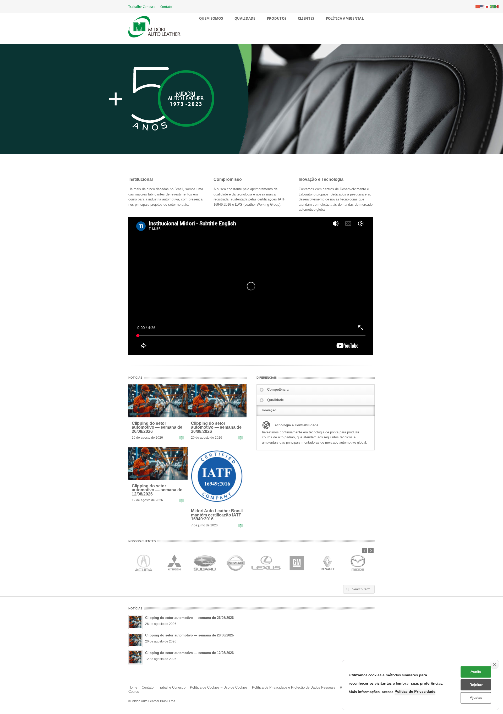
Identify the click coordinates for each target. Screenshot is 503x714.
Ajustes (476, 697)
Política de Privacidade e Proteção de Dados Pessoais (293, 687)
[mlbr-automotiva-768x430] (158, 400)
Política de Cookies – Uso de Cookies (219, 687)
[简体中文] (477, 6)
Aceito (476, 671)
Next (371, 550)
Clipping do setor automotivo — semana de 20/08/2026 (216, 427)
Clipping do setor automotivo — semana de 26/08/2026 (157, 427)
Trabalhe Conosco (142, 6)
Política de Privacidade (415, 691)
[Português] (492, 6)
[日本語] (487, 6)
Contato (166, 6)
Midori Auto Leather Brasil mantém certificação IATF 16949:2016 (217, 515)
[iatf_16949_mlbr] (217, 476)
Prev (364, 550)
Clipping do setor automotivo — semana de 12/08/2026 (157, 490)
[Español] (496, 6)
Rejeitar (476, 684)
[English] (482, 6)
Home (132, 687)
